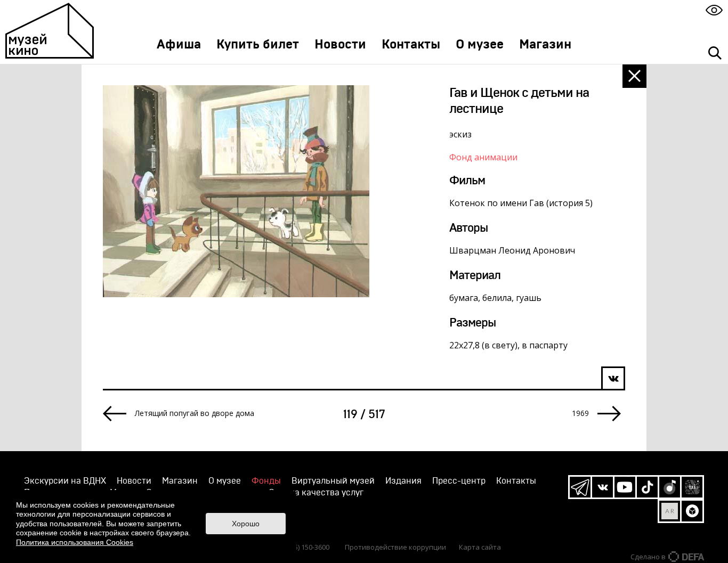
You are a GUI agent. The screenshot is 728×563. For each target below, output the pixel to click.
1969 (580, 413)
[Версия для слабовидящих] (714, 10)
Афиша (179, 44)
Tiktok (647, 487)
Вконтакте (602, 487)
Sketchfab (692, 511)
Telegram (580, 487)
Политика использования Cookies (74, 542)
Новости (340, 44)
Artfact (670, 511)
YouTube (625, 487)
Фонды (266, 481)
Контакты (411, 44)
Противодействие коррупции (395, 547)
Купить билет (257, 44)
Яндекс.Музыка (670, 487)
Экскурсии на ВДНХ (65, 481)
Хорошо (246, 523)
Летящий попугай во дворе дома (194, 413)
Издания (403, 481)
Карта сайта (480, 547)
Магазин (545, 44)
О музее (480, 44)
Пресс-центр (459, 481)
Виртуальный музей (333, 481)
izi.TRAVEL (692, 487)
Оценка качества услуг (316, 492)
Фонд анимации (483, 157)
